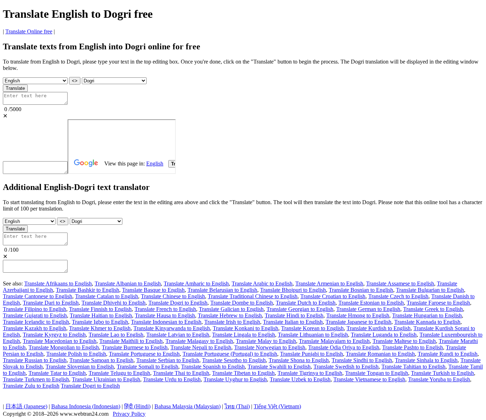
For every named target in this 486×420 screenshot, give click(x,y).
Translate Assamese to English (400, 283)
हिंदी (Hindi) (137, 406)
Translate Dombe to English (241, 303)
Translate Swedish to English (346, 367)
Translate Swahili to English (279, 367)
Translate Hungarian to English (427, 315)
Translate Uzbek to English (300, 379)
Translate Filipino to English (34, 309)
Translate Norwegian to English (269, 347)
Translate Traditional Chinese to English (252, 296)
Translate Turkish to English (442, 373)
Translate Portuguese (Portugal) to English (230, 354)
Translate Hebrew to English (230, 315)
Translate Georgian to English (299, 309)
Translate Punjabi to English (311, 354)
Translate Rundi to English (447, 354)
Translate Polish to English (76, 354)
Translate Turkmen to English (36, 379)
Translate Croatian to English (332, 296)
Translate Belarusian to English (222, 290)
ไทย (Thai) (237, 406)
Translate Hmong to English (357, 315)
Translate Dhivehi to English (113, 303)
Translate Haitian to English (101, 315)
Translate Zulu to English (31, 386)
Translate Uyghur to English (235, 379)
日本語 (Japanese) (26, 406)
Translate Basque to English (153, 290)
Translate (15, 88)
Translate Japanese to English (358, 322)
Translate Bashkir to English (87, 290)
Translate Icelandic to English (36, 322)
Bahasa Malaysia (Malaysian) (187, 406)
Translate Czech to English (398, 296)
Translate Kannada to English (427, 322)
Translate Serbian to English (167, 360)
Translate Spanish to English (213, 367)
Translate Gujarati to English (35, 315)
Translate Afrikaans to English (58, 283)
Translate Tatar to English (57, 373)
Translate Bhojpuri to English (293, 290)
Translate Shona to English (299, 360)
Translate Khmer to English (100, 328)
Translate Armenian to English (329, 283)
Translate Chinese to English (173, 296)
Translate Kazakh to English (34, 328)
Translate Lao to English (116, 335)
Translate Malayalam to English (334, 341)
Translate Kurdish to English (379, 328)
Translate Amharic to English (196, 283)
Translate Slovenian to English (80, 367)
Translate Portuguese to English (144, 354)
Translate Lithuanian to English (313, 335)
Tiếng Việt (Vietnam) (277, 406)
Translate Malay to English (266, 341)
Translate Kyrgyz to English (54, 335)
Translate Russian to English (35, 360)
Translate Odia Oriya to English (343, 347)
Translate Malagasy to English (199, 341)
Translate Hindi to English (294, 315)
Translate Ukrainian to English (106, 379)
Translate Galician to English (231, 309)
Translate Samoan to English (101, 360)
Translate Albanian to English (128, 283)
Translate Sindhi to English (362, 360)
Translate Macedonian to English (59, 341)
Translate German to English (368, 309)
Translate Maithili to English (131, 341)
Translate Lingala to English (243, 335)
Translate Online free (28, 31)
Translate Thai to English (181, 373)
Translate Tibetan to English (243, 373)
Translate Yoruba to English (439, 379)
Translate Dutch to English (306, 303)
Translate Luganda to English (384, 335)
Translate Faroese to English (438, 303)
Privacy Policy (129, 414)
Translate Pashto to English (412, 347)
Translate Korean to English (312, 328)
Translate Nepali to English (200, 347)
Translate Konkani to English (245, 328)
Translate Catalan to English (106, 296)
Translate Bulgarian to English (430, 290)
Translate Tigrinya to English (310, 373)
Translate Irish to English (232, 322)
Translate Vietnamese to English (369, 379)
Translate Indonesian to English (166, 322)
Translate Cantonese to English (37, 296)
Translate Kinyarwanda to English (171, 328)
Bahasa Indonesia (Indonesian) (85, 406)
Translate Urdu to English (172, 379)
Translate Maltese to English (404, 341)
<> (75, 80)
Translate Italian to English (293, 322)
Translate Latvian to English (177, 335)
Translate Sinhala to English (426, 360)
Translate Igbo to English (100, 322)
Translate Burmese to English (135, 347)
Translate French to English (165, 309)
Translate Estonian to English (371, 303)
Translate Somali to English (147, 367)
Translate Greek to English (433, 309)
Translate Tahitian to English (413, 367)
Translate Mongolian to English (63, 347)
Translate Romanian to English (380, 354)
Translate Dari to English (51, 303)
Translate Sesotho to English (234, 360)
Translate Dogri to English (177, 303)
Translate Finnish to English (100, 309)
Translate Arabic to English (262, 283)
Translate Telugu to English (119, 373)
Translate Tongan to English (376, 373)
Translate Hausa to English (165, 315)
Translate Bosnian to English (361, 290)
